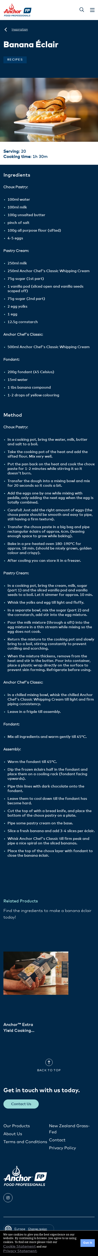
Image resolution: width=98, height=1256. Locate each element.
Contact (57, 1140)
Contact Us (21, 1104)
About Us (12, 1134)
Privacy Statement (20, 1251)
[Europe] (5, 29)
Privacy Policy (62, 1148)
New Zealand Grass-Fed (69, 1129)
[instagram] (8, 1197)
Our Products (16, 1126)
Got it (87, 1242)
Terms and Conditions (25, 1142)
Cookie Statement (19, 1246)
